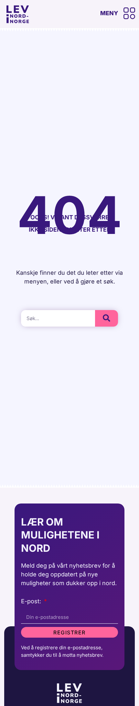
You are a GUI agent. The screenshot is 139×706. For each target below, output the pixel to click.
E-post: (32, 601)
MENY (109, 13)
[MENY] (129, 13)
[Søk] (106, 318)
